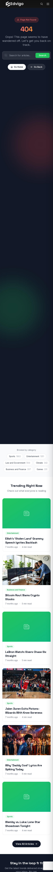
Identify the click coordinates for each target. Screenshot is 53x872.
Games (42, 469)
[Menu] (48, 4)
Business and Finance (18, 469)
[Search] (42, 4)
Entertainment (35, 456)
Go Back (38, 67)
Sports (15, 456)
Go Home (18, 67)
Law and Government (18, 463)
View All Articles (25, 843)
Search (42, 55)
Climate (41, 463)
